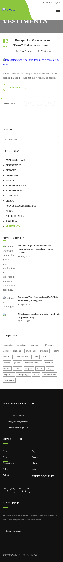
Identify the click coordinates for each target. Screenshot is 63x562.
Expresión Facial (16, 185)
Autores (11, 170)
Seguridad (12, 221)
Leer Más (14, 87)
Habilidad (12, 195)
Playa (9, 211)
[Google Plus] (53, 103)
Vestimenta (46, 51)
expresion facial (23, 356)
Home (5, 451)
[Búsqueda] (56, 130)
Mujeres (28, 368)
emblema (17, 350)
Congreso (12, 175)
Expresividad (14, 190)
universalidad (50, 374)
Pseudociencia (15, 216)
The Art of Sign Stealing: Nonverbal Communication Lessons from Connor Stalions (36, 249)
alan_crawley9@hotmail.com (19, 421)
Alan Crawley (26, 51)
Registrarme (47, 2)
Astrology (21, 345)
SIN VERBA (8, 555)
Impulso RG (32, 555)
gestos (7, 362)
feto (36, 356)
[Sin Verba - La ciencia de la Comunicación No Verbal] (11, 10)
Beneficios (35, 345)
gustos (17, 362)
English (10, 180)
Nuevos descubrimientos (21, 206)
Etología (44, 350)
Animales (8, 345)
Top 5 (36, 374)
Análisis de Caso (16, 160)
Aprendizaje (13, 165)
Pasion (40, 368)
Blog (33, 451)
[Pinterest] (46, 103)
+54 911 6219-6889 (16, 416)
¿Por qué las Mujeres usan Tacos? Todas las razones (31, 42)
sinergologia (23, 374)
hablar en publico (33, 362)
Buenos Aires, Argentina (18, 427)
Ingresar (57, 2)
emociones (31, 350)
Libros (10, 200)
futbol (45, 356)
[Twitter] (26, 103)
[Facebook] (39, 103)
